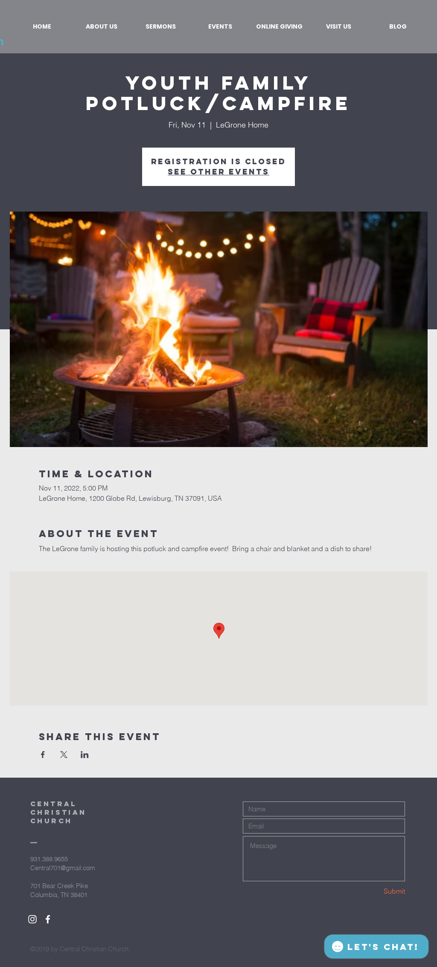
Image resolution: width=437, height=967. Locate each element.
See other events (218, 172)
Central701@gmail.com (62, 868)
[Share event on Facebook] (43, 754)
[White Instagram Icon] (32, 919)
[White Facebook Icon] (47, 919)
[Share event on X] (64, 754)
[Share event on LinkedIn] (85, 754)
